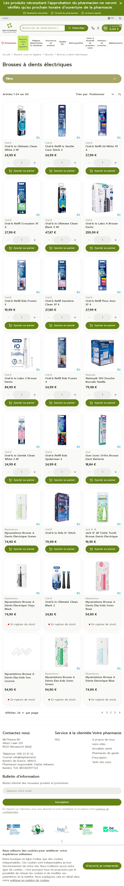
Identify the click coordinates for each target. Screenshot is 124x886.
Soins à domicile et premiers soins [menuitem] (91, 43)
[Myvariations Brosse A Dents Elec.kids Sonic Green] (62, 651)
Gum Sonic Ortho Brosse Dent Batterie (102, 457)
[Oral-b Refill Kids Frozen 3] (21, 275)
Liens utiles (99, 744)
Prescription (99, 757)
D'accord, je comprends (102, 866)
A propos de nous (103, 739)
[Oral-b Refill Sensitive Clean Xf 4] (62, 275)
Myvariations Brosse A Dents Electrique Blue (100, 679)
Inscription (62, 802)
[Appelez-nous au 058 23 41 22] (93, 28)
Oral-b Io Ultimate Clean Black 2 (61, 603)
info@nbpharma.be (24, 757)
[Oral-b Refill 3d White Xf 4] (102, 120)
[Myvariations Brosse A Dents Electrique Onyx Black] (21, 576)
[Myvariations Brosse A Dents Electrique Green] (21, 507)
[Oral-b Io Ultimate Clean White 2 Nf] (21, 120)
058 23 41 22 (25, 754)
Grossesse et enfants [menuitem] (51, 43)
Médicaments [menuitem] (116, 44)
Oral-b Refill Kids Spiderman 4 (56, 457)
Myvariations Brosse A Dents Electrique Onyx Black (20, 605)
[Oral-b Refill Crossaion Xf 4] (21, 198)
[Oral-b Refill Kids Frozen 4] (62, 352)
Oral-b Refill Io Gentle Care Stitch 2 (59, 148)
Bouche (49, 54)
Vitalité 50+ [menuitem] (63, 43)
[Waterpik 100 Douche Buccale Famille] (102, 352)
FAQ (57, 739)
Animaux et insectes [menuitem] (102, 43)
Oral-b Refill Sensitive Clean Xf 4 (59, 302)
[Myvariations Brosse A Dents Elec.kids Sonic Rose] (102, 576)
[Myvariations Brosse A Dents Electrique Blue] (102, 651)
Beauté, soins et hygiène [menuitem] (23, 43)
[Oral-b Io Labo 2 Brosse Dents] (21, 352)
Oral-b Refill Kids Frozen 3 (20, 302)
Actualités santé (102, 748)
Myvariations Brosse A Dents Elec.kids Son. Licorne (19, 677)
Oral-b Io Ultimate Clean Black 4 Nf (61, 225)
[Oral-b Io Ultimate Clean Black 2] (62, 576)
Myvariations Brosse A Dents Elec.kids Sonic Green (60, 680)
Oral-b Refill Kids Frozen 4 (61, 380)
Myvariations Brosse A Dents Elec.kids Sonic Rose (100, 605)
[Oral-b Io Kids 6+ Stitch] (62, 507)
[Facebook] (62, 841)
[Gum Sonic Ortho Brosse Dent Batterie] (102, 430)
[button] (62, 78)
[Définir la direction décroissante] (119, 94)
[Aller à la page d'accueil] (10, 28)
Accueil (6, 54)
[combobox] (42, 28)
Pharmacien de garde (105, 753)
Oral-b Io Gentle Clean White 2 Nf (20, 457)
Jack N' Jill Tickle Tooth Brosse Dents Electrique (102, 534)
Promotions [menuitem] (10, 43)
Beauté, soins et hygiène (27, 54)
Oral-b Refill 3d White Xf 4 (102, 148)
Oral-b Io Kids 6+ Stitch (60, 533)
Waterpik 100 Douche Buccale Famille (100, 380)
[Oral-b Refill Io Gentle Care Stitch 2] (62, 120)
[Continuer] (119, 712)
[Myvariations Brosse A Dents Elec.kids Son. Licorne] (21, 651)
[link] (103, 712)
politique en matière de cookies (29, 880)
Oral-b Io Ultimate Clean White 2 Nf (21, 148)
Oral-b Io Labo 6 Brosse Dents (102, 225)
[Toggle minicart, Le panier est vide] (105, 28)
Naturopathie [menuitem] (76, 44)
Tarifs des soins (101, 762)
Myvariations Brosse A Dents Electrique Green (20, 534)
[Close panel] (121, 3)
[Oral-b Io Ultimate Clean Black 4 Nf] (62, 198)
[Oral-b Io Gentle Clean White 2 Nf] (21, 430)
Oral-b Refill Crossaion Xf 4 (21, 225)
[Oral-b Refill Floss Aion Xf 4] (102, 275)
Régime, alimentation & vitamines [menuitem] (37, 43)
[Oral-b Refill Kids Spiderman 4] (62, 430)
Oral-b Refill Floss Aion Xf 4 (100, 302)
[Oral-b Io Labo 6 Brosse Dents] (102, 198)
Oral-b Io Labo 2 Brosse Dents (21, 380)
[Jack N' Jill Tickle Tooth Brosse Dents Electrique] (102, 507)
